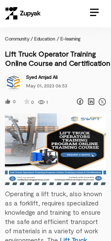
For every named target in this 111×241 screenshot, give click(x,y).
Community (19, 38)
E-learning (70, 38)
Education (44, 38)
